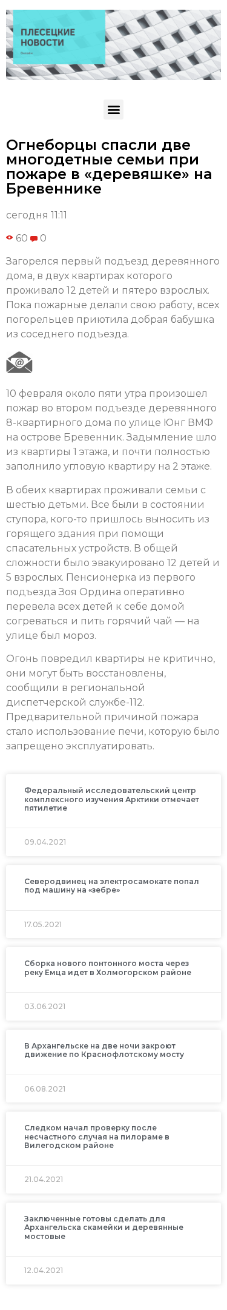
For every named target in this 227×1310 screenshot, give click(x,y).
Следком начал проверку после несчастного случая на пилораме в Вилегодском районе (96, 1136)
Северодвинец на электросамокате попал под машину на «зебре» (111, 885)
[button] (113, 110)
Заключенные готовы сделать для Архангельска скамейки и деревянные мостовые (103, 1227)
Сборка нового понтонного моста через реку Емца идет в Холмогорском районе (107, 967)
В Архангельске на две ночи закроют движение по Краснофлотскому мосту (104, 1050)
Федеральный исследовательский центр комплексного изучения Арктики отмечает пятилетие (111, 799)
